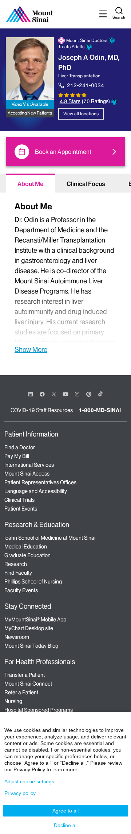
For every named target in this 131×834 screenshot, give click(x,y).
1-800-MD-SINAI (100, 410)
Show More (31, 349)
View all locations (81, 113)
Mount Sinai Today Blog (31, 646)
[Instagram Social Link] (77, 394)
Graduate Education (27, 555)
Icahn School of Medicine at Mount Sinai (49, 538)
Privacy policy (20, 793)
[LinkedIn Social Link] (30, 394)
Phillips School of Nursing (33, 581)
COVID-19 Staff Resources (42, 410)
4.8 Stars (70, 101)
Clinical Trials (19, 500)
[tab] (30, 183)
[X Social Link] (53, 394)
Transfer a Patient (24, 675)
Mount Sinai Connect (28, 683)
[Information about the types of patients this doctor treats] (89, 47)
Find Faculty (18, 573)
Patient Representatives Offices (40, 482)
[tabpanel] (65, 277)
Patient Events (20, 508)
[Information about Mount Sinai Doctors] (112, 40)
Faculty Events (21, 590)
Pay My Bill (16, 456)
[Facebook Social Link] (42, 393)
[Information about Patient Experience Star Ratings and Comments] (114, 102)
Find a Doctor (19, 447)
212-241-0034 (85, 85)
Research (15, 564)
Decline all (66, 825)
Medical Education (25, 546)
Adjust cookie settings (29, 781)
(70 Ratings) (96, 101)
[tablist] (65, 183)
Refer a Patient (21, 692)
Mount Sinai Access (26, 473)
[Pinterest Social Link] (88, 394)
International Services (29, 465)
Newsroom (16, 637)
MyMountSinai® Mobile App (35, 619)
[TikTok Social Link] (100, 393)
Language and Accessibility (35, 491)
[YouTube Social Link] (65, 393)
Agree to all (65, 811)
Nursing (13, 701)
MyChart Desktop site (28, 628)
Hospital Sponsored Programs (38, 710)
